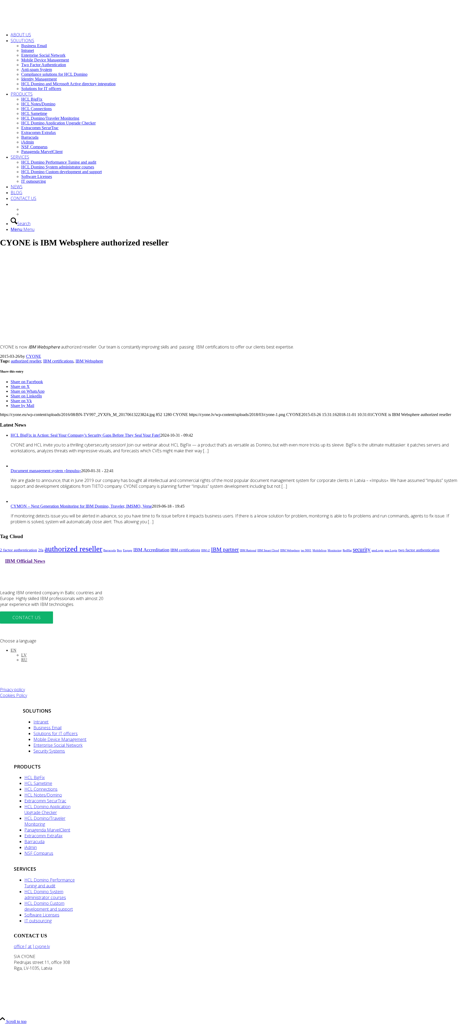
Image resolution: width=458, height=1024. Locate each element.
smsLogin (378, 550)
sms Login (391, 550)
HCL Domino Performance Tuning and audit (49, 883)
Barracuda (109, 550)
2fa (40, 550)
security (362, 549)
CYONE (33, 356)
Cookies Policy (13, 695)
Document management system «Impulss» (46, 470)
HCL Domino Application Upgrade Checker (47, 809)
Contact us (26, 617)
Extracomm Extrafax (43, 836)
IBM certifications (58, 361)
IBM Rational (248, 550)
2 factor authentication (18, 550)
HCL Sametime (38, 783)
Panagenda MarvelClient (47, 830)
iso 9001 (306, 550)
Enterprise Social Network (57, 745)
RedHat (347, 550)
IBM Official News (25, 561)
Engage (127, 550)
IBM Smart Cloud (268, 550)
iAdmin (30, 847)
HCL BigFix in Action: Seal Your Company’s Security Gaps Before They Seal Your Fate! (85, 435)
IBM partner (225, 549)
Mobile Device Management (59, 739)
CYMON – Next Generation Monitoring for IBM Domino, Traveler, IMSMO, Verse (81, 506)
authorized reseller (26, 361)
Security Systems (49, 751)
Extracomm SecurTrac (45, 801)
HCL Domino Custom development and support (48, 906)
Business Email (47, 728)
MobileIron (319, 550)
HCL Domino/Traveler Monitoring (44, 821)
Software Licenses (41, 915)
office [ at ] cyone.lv (32, 946)
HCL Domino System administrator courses (45, 894)
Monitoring (335, 550)
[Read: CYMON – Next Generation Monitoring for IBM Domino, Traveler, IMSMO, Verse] (15, 501)
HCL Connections (41, 789)
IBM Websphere (89, 361)
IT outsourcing (38, 921)
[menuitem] (234, 35)
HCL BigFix (34, 777)
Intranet (41, 722)
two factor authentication (418, 550)
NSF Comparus (38, 853)
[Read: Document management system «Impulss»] (15, 466)
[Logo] (40, 25)
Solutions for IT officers (55, 733)
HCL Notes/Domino (43, 795)
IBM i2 (205, 550)
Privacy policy (12, 689)
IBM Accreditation (151, 549)
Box (119, 550)
